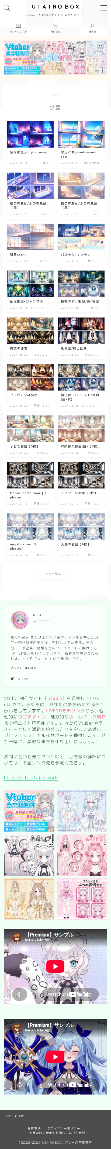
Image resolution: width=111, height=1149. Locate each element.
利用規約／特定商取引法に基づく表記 (57, 1133)
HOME (9, 1116)
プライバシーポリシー (63, 1128)
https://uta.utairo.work (31, 778)
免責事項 (34, 1128)
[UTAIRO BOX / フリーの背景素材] (55, 6)
